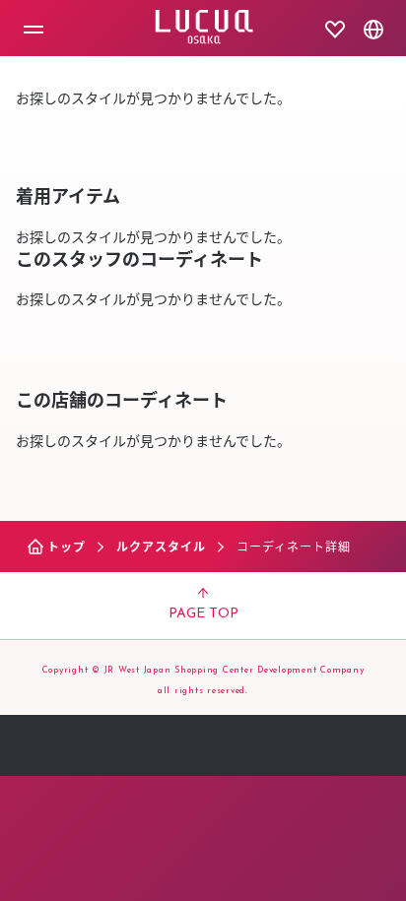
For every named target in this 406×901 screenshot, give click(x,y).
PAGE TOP (203, 614)
